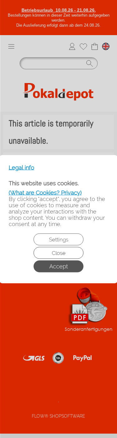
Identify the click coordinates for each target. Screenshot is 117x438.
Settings (58, 239)
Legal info (21, 167)
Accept (58, 266)
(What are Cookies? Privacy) (45, 192)
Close (59, 253)
